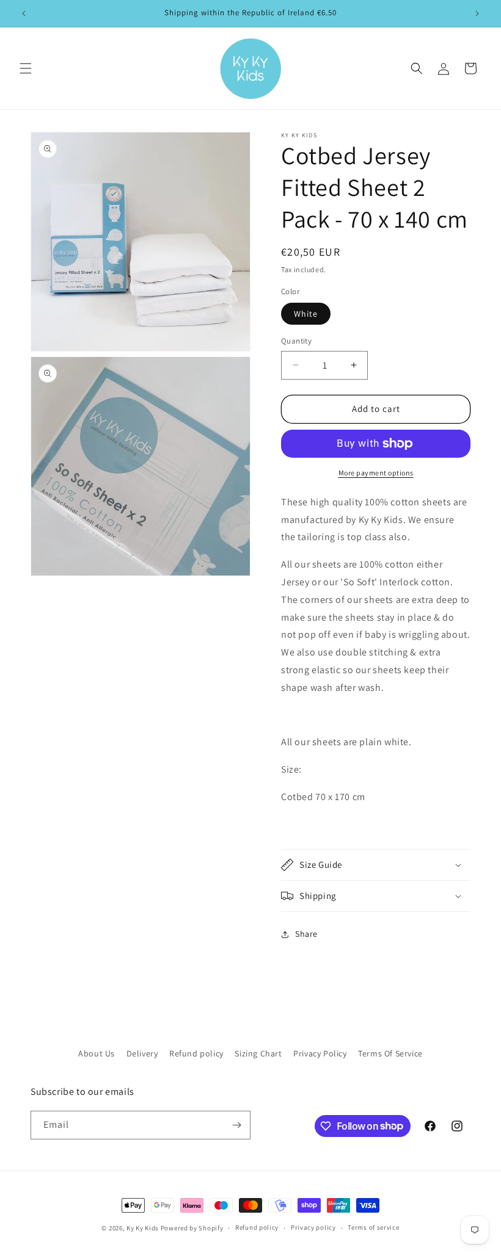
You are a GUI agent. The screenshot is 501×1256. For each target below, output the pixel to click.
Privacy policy (313, 1227)
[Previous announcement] (23, 13)
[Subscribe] (236, 1125)
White (306, 313)
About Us (96, 1053)
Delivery (142, 1053)
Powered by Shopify (192, 1228)
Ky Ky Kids (142, 1228)
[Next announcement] (477, 13)
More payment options (376, 472)
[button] (25, 68)
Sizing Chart (258, 1053)
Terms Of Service (390, 1053)
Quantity (296, 341)
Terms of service (373, 1227)
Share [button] (306, 933)
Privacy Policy (319, 1053)
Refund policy (196, 1053)
